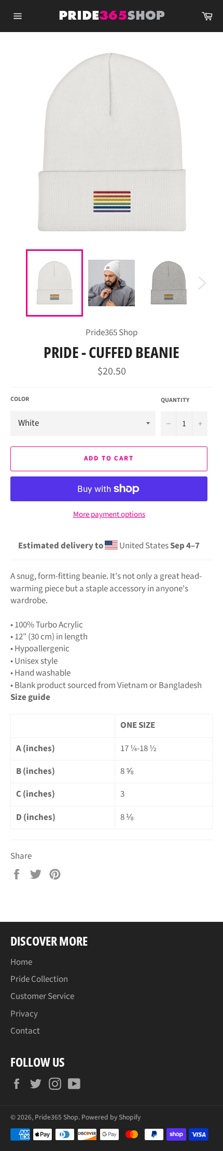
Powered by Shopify (111, 1117)
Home (21, 962)
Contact (25, 1031)
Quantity (175, 400)
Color (19, 399)
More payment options (109, 515)
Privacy (24, 1014)
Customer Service (42, 996)
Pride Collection (39, 979)
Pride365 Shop (56, 1117)
